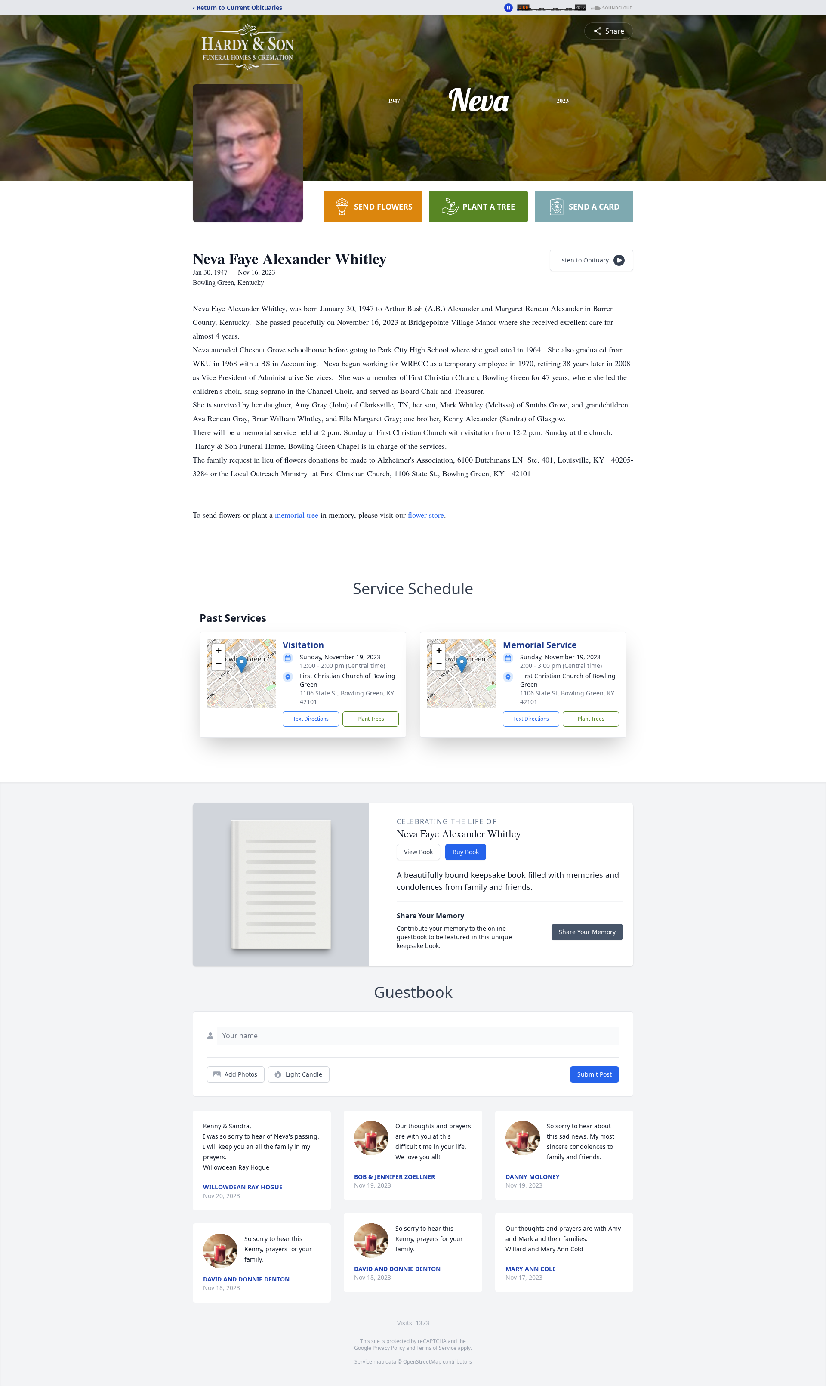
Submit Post (594, 1074)
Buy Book (466, 852)
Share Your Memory (587, 932)
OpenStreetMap (422, 1361)
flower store (426, 514)
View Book (418, 852)
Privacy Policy (389, 1348)
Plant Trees (371, 718)
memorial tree (296, 514)
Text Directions (311, 718)
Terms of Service (436, 1348)
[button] (241, 664)
